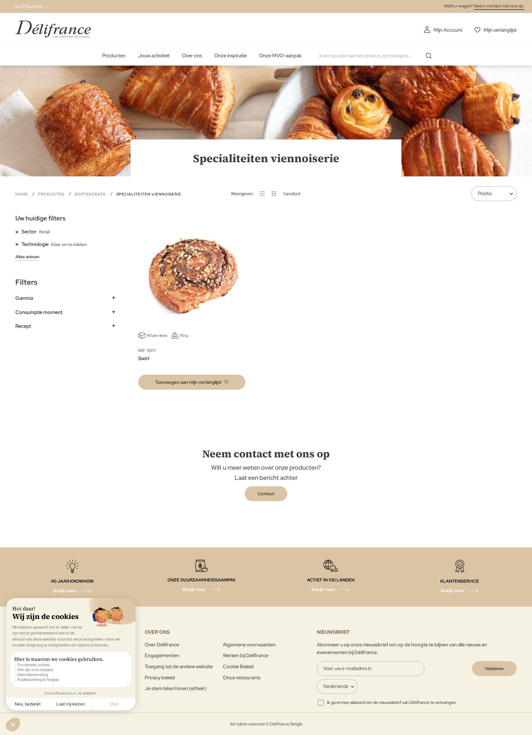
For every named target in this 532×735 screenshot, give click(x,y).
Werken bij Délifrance (245, 655)
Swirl (143, 358)
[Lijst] (274, 193)
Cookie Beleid (238, 666)
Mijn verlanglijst (500, 30)
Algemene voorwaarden (249, 644)
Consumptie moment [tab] (38, 312)
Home (22, 194)
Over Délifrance (162, 644)
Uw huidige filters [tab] (40, 218)
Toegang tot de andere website (179, 666)
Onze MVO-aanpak (280, 55)
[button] (28, 6)
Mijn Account (447, 30)
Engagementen (162, 655)
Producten (114, 55)
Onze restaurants (241, 677)
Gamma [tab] (24, 298)
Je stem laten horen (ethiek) (175, 688)
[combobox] (377, 55)
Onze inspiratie (230, 55)
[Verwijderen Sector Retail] (18, 231)
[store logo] (53, 29)
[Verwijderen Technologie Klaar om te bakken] (18, 244)
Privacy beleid (160, 677)
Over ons (192, 55)
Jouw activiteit (154, 55)
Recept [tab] (23, 326)
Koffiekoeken (91, 194)
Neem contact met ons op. (499, 6)
